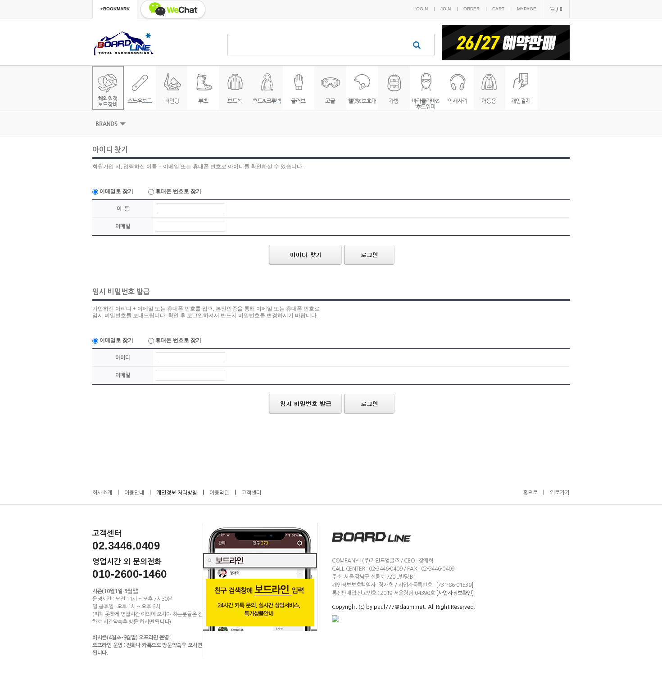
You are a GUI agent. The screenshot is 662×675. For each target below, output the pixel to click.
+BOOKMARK (115, 8)
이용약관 (219, 492)
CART (498, 8)
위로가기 (560, 492)
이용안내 (134, 492)
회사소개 (102, 492)
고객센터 (251, 492)
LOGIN (420, 8)
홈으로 (530, 492)
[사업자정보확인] (454, 593)
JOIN (445, 8)
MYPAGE (526, 8)
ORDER (471, 8)
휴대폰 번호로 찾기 (177, 191)
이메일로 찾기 (115, 191)
